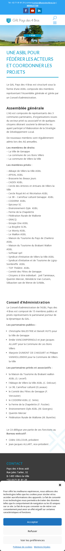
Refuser (32, 531)
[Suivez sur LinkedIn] (39, 10)
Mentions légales (42, 547)
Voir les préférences (32, 540)
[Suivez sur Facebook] (25, 10)
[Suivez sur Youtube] (32, 10)
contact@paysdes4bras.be (44, 2)
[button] (60, 485)
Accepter (32, 522)
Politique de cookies (22, 547)
